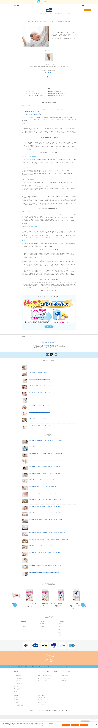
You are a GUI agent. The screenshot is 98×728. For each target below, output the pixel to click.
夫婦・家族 (42, 623)
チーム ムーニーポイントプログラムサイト (46, 678)
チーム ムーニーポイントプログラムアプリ (46, 675)
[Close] (96, 725)
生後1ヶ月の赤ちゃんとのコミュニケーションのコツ (34, 95)
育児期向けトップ (41, 697)
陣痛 (59, 632)
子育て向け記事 (41, 700)
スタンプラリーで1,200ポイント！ (47, 1)
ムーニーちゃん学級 (17, 704)
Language (94, 9)
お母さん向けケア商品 (18, 686)
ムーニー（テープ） (17, 677)
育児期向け (42, 621)
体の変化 (60, 633)
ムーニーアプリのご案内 (18, 705)
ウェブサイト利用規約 (40, 717)
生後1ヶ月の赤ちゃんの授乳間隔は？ (56, 91)
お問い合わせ (33, 717)
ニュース (39, 710)
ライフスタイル (24, 627)
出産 (21, 630)
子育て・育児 (23, 626)
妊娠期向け (24, 621)
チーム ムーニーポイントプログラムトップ (46, 673)
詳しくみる (49, 326)
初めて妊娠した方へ (17, 699)
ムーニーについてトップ (66, 673)
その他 (59, 635)
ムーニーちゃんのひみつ (66, 677)
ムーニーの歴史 (65, 675)
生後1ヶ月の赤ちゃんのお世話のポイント (31, 93)
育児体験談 (61, 621)
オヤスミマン (16, 680)
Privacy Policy (25, 725)
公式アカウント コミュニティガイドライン (60, 717)
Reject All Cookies (74, 724)
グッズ (22, 629)
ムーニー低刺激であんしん (19, 675)
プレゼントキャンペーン (42, 680)
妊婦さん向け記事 (17, 700)
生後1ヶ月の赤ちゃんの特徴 (29, 91)
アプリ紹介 (64, 680)
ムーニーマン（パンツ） (18, 678)
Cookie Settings (66, 724)
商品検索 (15, 691)
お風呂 (59, 627)
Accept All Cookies (83, 724)
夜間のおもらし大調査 (42, 702)
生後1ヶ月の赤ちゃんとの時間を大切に (56, 95)
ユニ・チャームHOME (26, 717)
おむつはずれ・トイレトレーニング (65, 625)
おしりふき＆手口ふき (18, 683)
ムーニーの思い (65, 678)
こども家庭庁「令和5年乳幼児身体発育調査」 (31, 114)
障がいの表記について (71, 717)
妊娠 (21, 623)
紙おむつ (60, 626)
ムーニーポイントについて (43, 677)
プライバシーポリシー (48, 717)
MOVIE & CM (32, 710)
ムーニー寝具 (16, 689)
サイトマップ (57, 710)
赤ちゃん (60, 623)
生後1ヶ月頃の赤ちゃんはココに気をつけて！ (57, 93)
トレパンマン (16, 681)
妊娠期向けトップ (17, 697)
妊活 (21, 625)
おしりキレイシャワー (18, 685)
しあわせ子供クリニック (48, 72)
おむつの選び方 (41, 704)
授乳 (59, 629)
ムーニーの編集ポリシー (47, 710)
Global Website (64, 710)
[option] (29, 598)
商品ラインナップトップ (18, 673)
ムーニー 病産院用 (17, 688)
